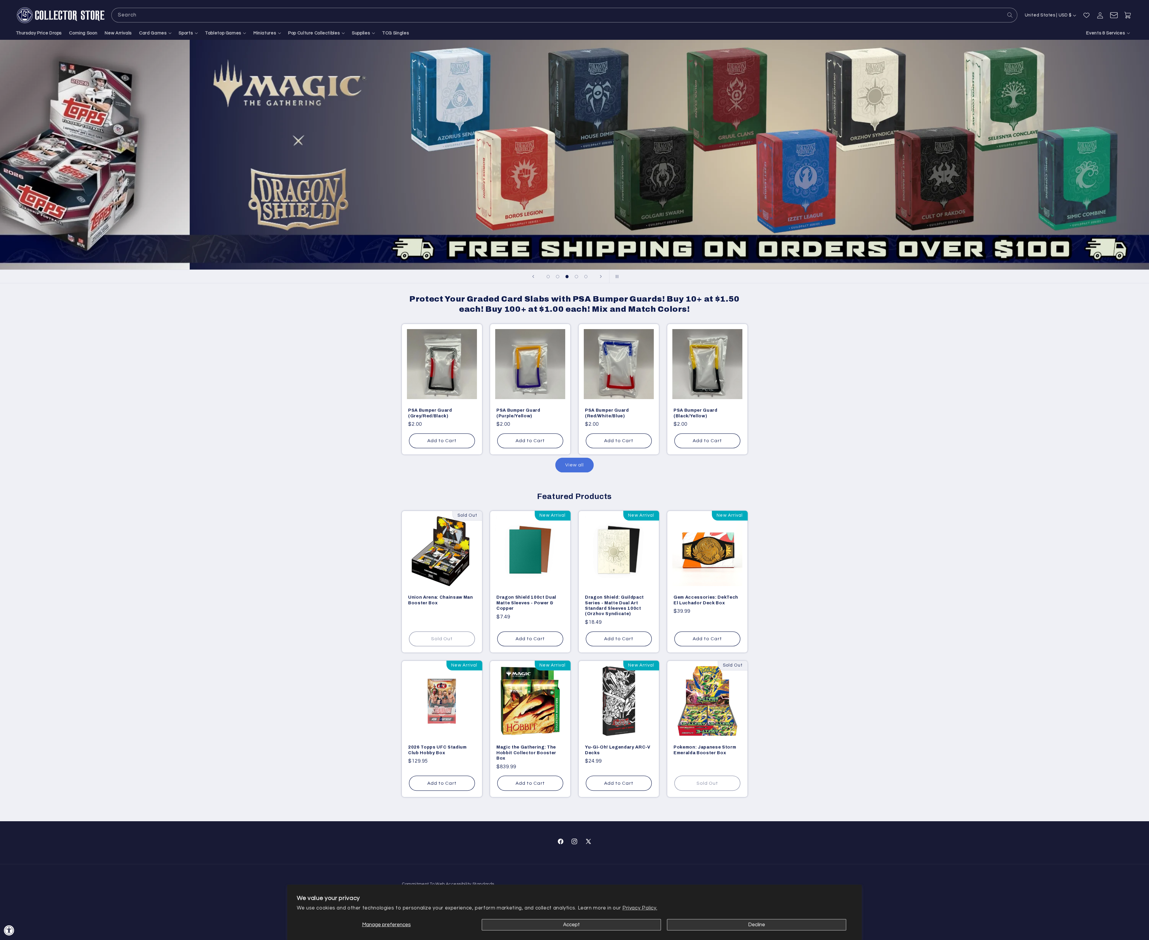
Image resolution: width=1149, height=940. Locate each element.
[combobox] (564, 15)
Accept (571, 924)
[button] (155, 33)
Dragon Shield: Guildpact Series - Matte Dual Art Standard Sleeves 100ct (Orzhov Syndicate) (614, 605)
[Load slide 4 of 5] (576, 277)
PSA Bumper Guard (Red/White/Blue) (607, 413)
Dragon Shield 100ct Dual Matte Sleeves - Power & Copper (526, 603)
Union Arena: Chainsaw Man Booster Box (440, 600)
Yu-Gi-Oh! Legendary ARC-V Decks (618, 750)
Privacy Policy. (639, 908)
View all (574, 465)
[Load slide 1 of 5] (548, 277)
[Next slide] (600, 276)
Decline (756, 924)
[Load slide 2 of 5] (558, 277)
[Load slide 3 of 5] (567, 277)
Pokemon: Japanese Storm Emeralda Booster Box (705, 750)
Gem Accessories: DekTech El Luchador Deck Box (706, 600)
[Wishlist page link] (1086, 15)
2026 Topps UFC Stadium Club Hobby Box (437, 750)
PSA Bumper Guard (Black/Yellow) (696, 413)
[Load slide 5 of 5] (586, 277)
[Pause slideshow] (615, 276)
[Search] (1010, 15)
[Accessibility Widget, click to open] (9, 930)
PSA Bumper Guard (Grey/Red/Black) (430, 413)
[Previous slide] (533, 276)
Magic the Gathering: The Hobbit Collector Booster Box (526, 753)
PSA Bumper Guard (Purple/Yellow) (518, 413)
